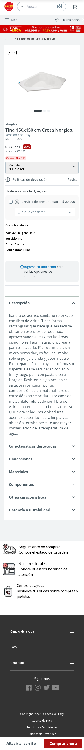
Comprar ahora (63, 743)
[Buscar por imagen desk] (59, 6)
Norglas (11, 124)
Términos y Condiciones (42, 727)
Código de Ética (42, 720)
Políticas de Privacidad (42, 734)
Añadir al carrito (21, 743)
